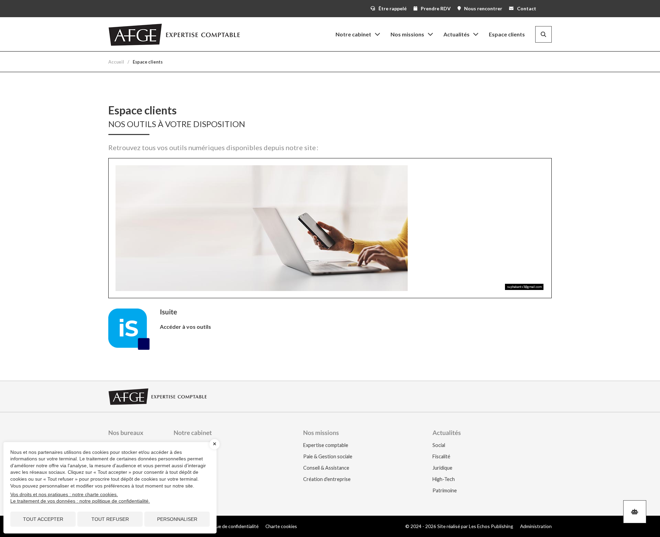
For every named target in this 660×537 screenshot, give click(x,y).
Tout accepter (43, 519)
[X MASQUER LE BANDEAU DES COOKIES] (214, 444)
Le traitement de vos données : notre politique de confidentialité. (80, 501)
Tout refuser (110, 519)
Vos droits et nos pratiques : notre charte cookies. (64, 494)
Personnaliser (177, 519)
